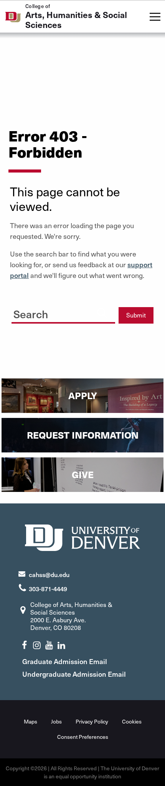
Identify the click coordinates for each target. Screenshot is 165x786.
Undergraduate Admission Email (74, 674)
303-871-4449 (48, 588)
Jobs (56, 721)
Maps (30, 721)
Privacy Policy (92, 721)
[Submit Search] (102, 312)
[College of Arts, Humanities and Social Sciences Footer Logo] (82, 536)
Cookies (132, 721)
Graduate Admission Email (64, 661)
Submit (136, 315)
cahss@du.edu (49, 574)
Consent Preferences (82, 736)
